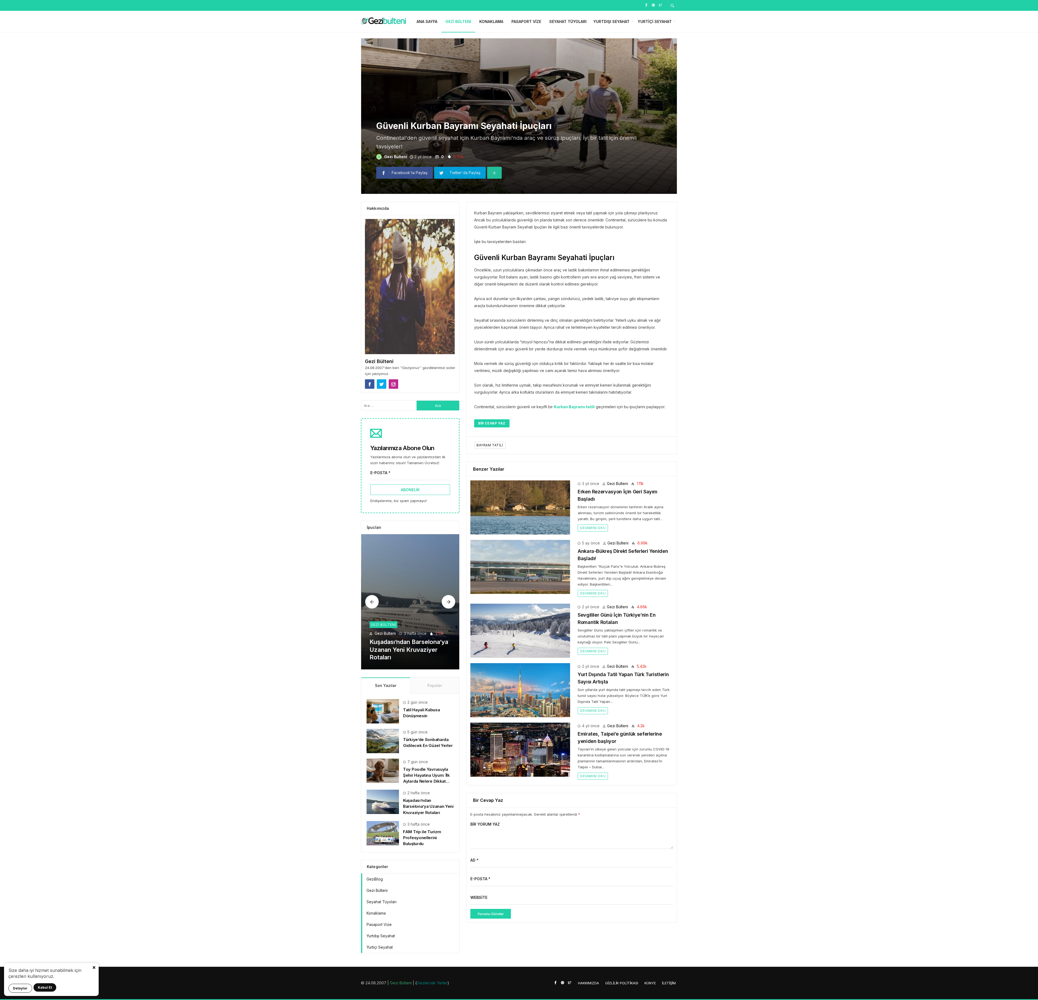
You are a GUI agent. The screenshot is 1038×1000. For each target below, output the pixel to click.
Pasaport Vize (526, 21)
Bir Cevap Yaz (491, 423)
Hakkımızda (588, 983)
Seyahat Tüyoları (568, 21)
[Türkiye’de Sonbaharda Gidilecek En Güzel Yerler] (383, 740)
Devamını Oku (593, 528)
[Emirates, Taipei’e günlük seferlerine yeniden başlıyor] (520, 749)
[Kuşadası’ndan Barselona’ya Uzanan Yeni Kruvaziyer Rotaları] (383, 801)
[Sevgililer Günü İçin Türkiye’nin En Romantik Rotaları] (520, 630)
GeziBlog (375, 879)
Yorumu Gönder (490, 914)
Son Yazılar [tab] (385, 685)
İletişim (669, 983)
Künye (650, 983)
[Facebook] (646, 5)
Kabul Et (45, 987)
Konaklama (491, 21)
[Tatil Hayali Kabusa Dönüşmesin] (383, 711)
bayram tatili (490, 445)
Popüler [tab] (434, 685)
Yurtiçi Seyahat (655, 21)
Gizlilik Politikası (621, 983)
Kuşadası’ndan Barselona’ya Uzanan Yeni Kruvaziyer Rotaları (428, 806)
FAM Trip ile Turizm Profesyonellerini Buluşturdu (422, 837)
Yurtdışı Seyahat (611, 21)
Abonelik (410, 489)
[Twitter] (660, 5)
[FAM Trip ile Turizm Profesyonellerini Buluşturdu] (410, 601)
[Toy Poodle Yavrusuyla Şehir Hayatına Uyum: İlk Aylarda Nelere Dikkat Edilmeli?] (383, 770)
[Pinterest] (653, 5)
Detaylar (20, 988)
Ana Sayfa (427, 21)
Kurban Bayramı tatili (574, 406)
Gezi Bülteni (458, 21)
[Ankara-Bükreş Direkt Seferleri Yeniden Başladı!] (520, 566)
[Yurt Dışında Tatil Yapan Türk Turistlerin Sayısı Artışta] (520, 689)
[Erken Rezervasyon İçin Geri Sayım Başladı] (520, 507)
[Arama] (672, 5)
